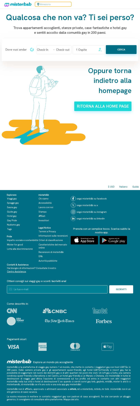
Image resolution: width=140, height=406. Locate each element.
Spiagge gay (13, 202)
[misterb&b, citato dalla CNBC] (55, 310)
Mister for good (15, 244)
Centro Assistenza (16, 271)
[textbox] (16, 49)
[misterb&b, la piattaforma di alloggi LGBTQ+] (17, 4)
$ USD (111, 186)
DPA (41, 256)
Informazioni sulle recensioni (53, 235)
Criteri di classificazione (51, 240)
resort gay (118, 370)
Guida (135, 186)
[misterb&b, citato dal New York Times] (59, 321)
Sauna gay (12, 207)
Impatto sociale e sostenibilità (22, 240)
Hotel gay (12, 216)
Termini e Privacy (47, 231)
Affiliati (42, 216)
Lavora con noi (46, 207)
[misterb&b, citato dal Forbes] (103, 321)
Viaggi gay (12, 198)
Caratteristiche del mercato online (53, 246)
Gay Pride (12, 220)
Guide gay (12, 211)
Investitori (44, 220)
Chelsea (99, 375)
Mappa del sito (71, 399)
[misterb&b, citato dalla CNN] (12, 310)
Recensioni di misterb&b (51, 252)
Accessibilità (45, 202)
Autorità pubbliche (48, 260)
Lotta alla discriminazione (20, 248)
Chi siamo (43, 198)
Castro (55, 375)
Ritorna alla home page (103, 106)
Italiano (123, 186)
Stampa (42, 211)
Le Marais (88, 375)
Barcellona (39, 375)
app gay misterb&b (71, 384)
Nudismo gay (13, 224)
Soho (115, 372)
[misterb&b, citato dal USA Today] (15, 321)
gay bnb (91, 381)
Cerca (121, 49)
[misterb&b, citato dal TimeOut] (99, 311)
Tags (9, 229)
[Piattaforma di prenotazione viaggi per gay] (19, 361)
